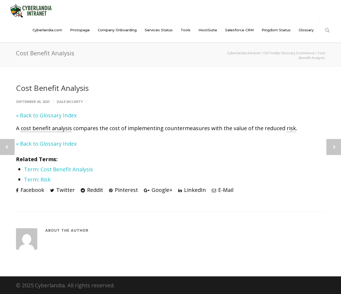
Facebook (31, 190)
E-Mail (225, 190)
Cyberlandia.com (47, 30)
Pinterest (125, 190)
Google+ (161, 190)
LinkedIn (194, 190)
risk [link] (291, 128)
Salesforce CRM (239, 30)
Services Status (159, 30)
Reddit (94, 190)
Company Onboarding (117, 30)
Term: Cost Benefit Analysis (58, 169)
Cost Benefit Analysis (52, 88)
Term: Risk (37, 179)
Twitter (65, 190)
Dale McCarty (70, 101)
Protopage (80, 30)
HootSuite (207, 30)
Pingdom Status (276, 30)
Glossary (306, 30)
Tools (185, 30)
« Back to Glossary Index (46, 115)
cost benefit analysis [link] (46, 128)
